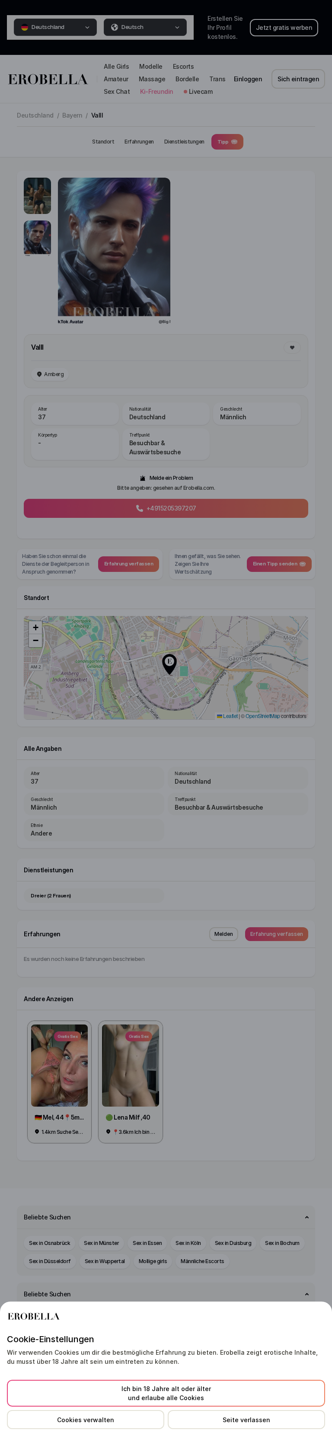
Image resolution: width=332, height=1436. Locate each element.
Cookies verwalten (85, 1419)
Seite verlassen (246, 1419)
